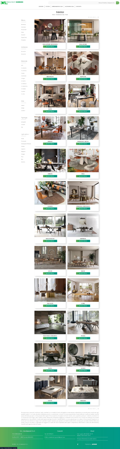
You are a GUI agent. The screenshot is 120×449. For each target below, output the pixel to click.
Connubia (23, 27)
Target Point (24, 37)
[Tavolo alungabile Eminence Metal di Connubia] (83, 128)
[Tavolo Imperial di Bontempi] (83, 225)
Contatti (78, 6)
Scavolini (23, 35)
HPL (22, 65)
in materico (23, 83)
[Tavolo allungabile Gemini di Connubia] (50, 193)
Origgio (23, 154)
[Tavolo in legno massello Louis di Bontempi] (50, 257)
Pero (22, 156)
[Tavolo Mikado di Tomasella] (83, 387)
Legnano (23, 149)
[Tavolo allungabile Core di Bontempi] (83, 290)
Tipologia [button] (24, 118)
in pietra (23, 91)
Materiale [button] (24, 61)
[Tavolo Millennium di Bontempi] (50, 225)
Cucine (48, 6)
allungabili (23, 122)
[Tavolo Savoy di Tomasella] (50, 387)
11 (98, 17)
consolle (23, 124)
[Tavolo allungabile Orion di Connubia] (50, 160)
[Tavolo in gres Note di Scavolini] (50, 95)
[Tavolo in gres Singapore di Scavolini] (83, 31)
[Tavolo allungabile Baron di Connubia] (50, 128)
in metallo (23, 88)
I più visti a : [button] (25, 134)
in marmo (23, 81)
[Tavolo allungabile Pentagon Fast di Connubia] (83, 95)
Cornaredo (23, 141)
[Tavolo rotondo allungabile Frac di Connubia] (83, 160)
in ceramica (23, 70)
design (22, 108)
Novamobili (23, 29)
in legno (23, 78)
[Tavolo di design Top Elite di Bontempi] (50, 290)
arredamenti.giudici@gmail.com (57, 437)
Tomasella (23, 40)
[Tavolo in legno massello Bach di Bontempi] (83, 257)
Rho (22, 159)
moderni (23, 110)
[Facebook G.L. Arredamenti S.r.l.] (77, 444)
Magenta (23, 151)
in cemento (23, 68)
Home (53, 14)
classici (22, 105)
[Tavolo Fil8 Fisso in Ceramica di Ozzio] (50, 322)
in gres (22, 73)
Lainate (23, 146)
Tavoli (66, 14)
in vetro (23, 94)
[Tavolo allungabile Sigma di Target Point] (83, 322)
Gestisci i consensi (13, 448)
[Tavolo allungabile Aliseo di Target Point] (83, 355)
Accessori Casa (69, 6)
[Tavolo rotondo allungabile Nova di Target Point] (50, 355)
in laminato (23, 76)
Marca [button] (23, 20)
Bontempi (23, 24)
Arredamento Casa (57, 6)
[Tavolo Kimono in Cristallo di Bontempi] (83, 193)
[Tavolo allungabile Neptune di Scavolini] (83, 63)
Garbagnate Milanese (26, 143)
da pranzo (23, 54)
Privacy (1, 448)
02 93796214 (50, 434)
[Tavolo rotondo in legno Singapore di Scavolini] (50, 31)
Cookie (5, 448)
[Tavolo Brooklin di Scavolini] (50, 63)
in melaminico (24, 86)
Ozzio (22, 32)
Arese (22, 138)
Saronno (23, 162)
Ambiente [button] (24, 47)
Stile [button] (22, 101)
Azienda (41, 6)
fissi (22, 127)
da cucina (23, 51)
